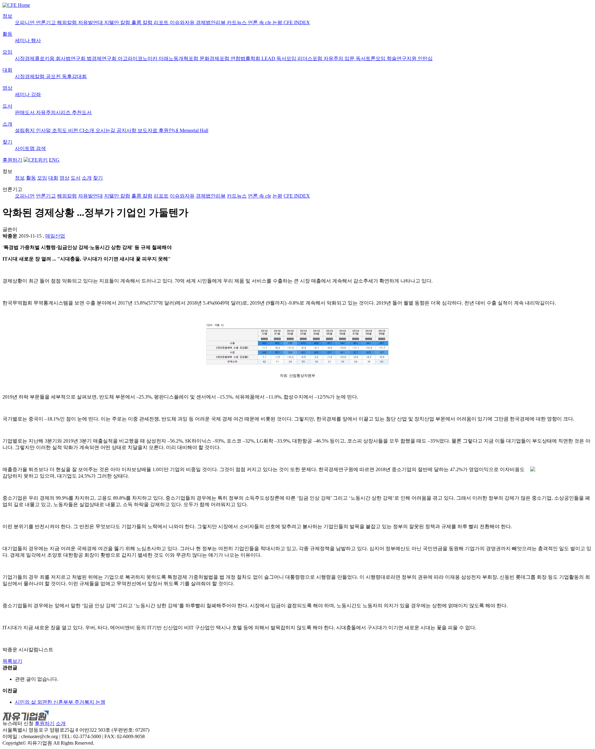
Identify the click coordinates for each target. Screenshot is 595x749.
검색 (41, 148)
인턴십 (425, 58)
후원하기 (12, 160)
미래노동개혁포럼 (179, 58)
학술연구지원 (402, 58)
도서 (7, 106)
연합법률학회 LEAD (253, 58)
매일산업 (55, 236)
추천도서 (82, 112)
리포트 (162, 22)
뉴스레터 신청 (17, 723)
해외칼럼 (67, 22)
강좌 (36, 94)
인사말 (44, 130)
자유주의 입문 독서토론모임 (355, 58)
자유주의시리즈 (54, 112)
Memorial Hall (194, 130)
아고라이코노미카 (138, 58)
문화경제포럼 (215, 58)
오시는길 (106, 130)
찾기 (7, 142)
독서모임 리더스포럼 (300, 58)
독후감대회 (74, 76)
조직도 (60, 130)
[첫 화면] (16, 5)
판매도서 (25, 112)
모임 (7, 52)
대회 (7, 70)
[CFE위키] (36, 160)
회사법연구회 (71, 58)
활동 (7, 34)
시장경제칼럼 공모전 (38, 76)
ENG (54, 160)
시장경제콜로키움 (35, 58)
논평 (278, 22)
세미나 (23, 40)
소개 (7, 124)
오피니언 (25, 22)
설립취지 (25, 130)
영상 (7, 88)
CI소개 (87, 130)
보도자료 (148, 130)
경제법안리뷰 (211, 22)
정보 (7, 16)
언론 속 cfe (260, 22)
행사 (36, 40)
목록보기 (12, 661)
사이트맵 (25, 148)
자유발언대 (91, 22)
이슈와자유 (183, 22)
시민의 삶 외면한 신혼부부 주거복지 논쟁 (60, 702)
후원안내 (169, 130)
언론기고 (46, 22)
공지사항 (127, 130)
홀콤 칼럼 (142, 22)
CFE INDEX (297, 22)
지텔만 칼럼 (117, 22)
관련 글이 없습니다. (36, 679)
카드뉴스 (237, 22)
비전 (73, 130)
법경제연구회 (102, 58)
